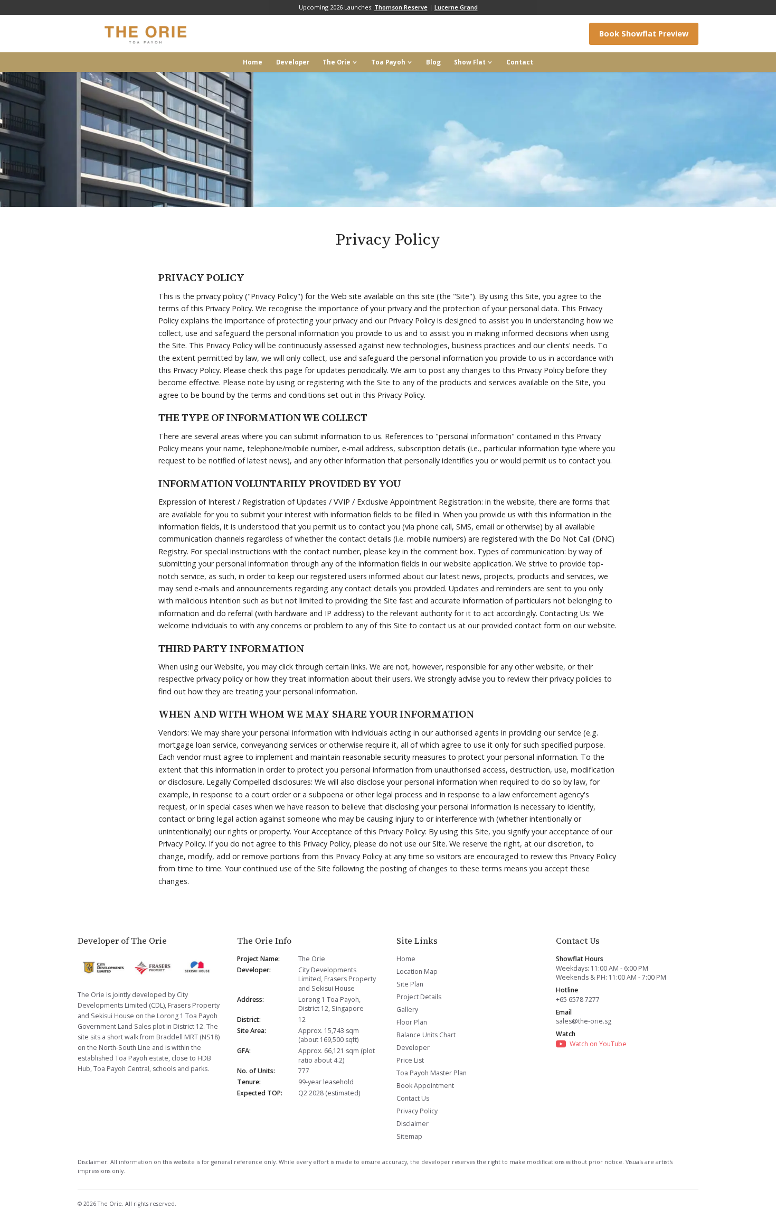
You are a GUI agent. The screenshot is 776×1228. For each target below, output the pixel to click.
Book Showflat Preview (643, 34)
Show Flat (470, 62)
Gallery (407, 1009)
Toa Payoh (388, 62)
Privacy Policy (417, 1110)
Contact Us (412, 1098)
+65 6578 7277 (578, 999)
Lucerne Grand (456, 7)
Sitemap (409, 1136)
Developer (292, 62)
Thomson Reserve (401, 7)
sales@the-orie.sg (583, 1021)
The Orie (337, 62)
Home (252, 62)
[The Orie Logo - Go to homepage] (146, 34)
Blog (433, 62)
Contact (519, 62)
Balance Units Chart (426, 1034)
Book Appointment (425, 1085)
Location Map (417, 971)
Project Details (418, 996)
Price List (410, 1060)
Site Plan (409, 984)
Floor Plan (411, 1022)
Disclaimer (412, 1123)
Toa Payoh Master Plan (431, 1072)
